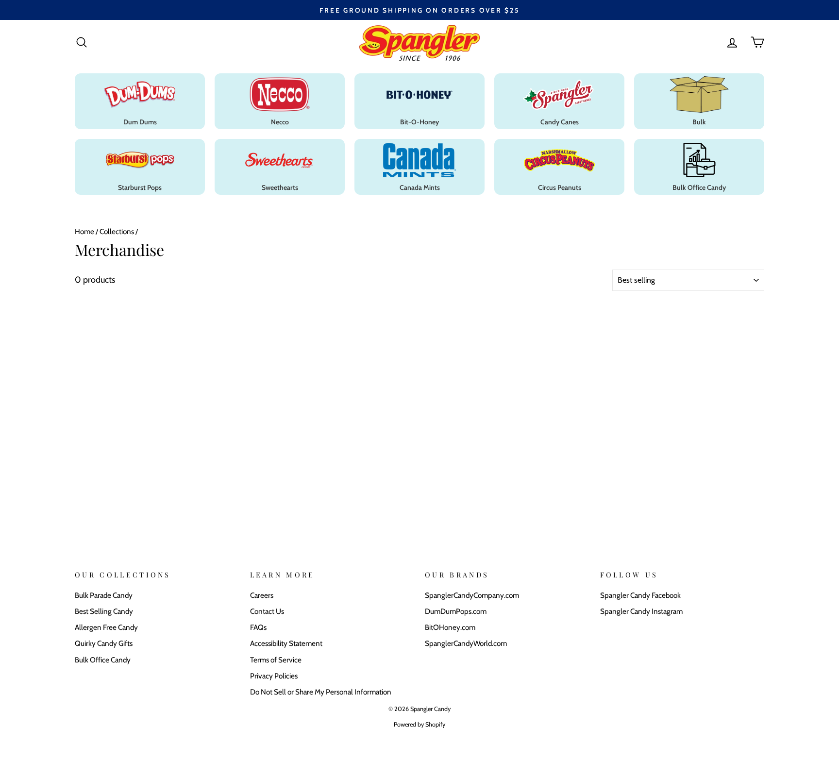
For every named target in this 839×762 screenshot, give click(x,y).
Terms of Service (276, 659)
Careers (261, 595)
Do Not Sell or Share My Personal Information (320, 691)
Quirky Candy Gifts (104, 643)
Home (84, 231)
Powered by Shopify (419, 724)
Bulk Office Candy (103, 659)
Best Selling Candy (104, 611)
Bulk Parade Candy (104, 595)
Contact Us (267, 611)
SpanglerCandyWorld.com (466, 643)
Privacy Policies (274, 675)
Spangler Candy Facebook (640, 595)
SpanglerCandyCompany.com (472, 595)
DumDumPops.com (456, 611)
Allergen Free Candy (106, 627)
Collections (117, 231)
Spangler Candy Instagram (641, 611)
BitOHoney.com (450, 627)
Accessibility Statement (286, 643)
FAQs (258, 627)
